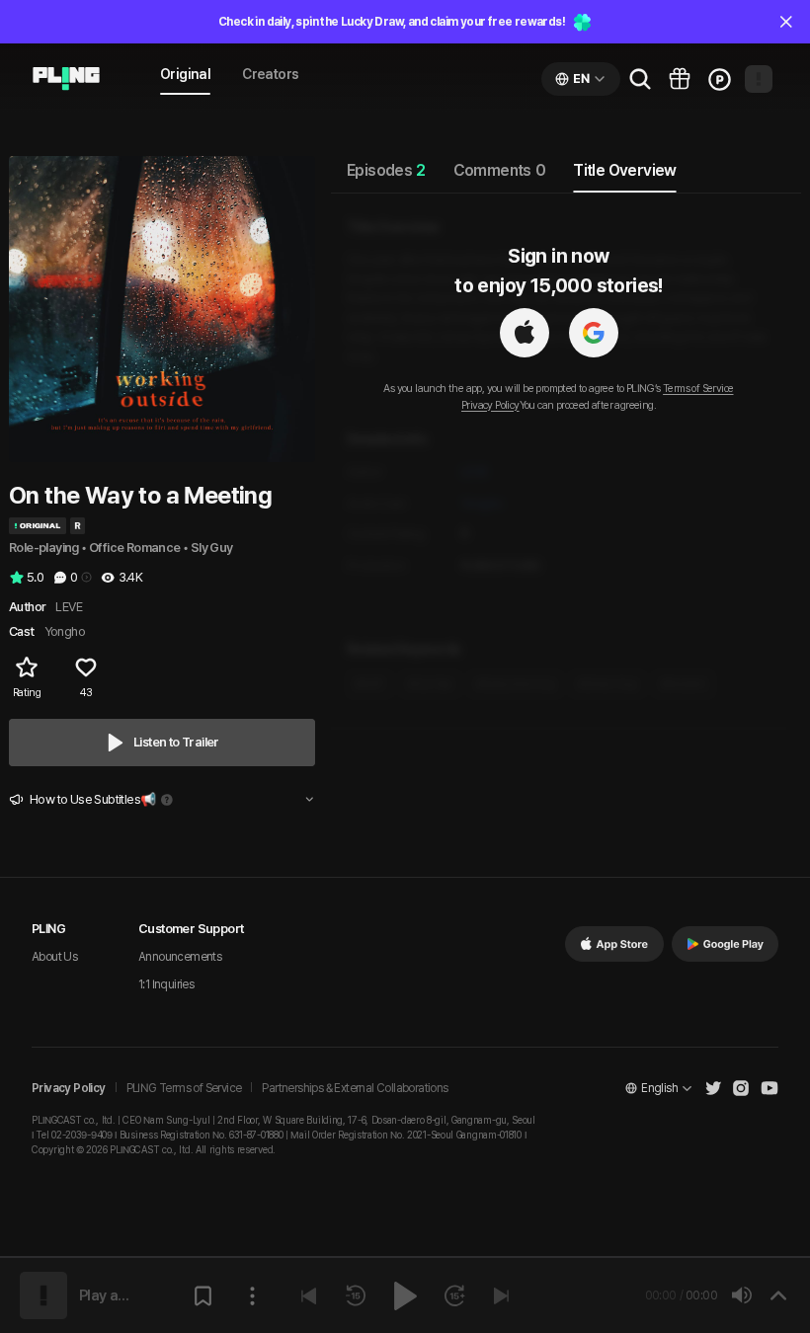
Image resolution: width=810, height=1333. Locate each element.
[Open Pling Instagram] (741, 1088)
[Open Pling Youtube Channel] (769, 1088)
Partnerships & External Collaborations (354, 1088)
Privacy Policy (490, 405)
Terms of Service (698, 388)
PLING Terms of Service (184, 1088)
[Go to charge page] (719, 79)
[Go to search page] (640, 79)
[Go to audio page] (66, 79)
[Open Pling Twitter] (713, 1088)
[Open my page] (758, 79)
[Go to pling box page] (679, 79)
